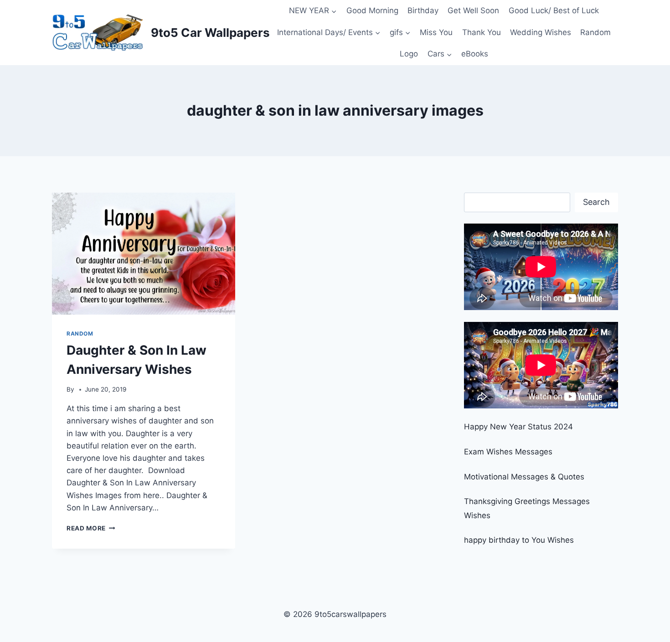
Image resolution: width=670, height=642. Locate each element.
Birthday (422, 10)
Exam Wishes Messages (508, 451)
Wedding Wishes (540, 32)
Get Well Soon (473, 10)
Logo (409, 53)
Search (596, 202)
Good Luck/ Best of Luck (554, 10)
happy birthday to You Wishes (519, 540)
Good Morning (372, 10)
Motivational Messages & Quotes (524, 476)
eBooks (474, 53)
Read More (91, 528)
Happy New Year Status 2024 (518, 426)
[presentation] (143, 254)
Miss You (436, 32)
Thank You (481, 32)
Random (595, 32)
